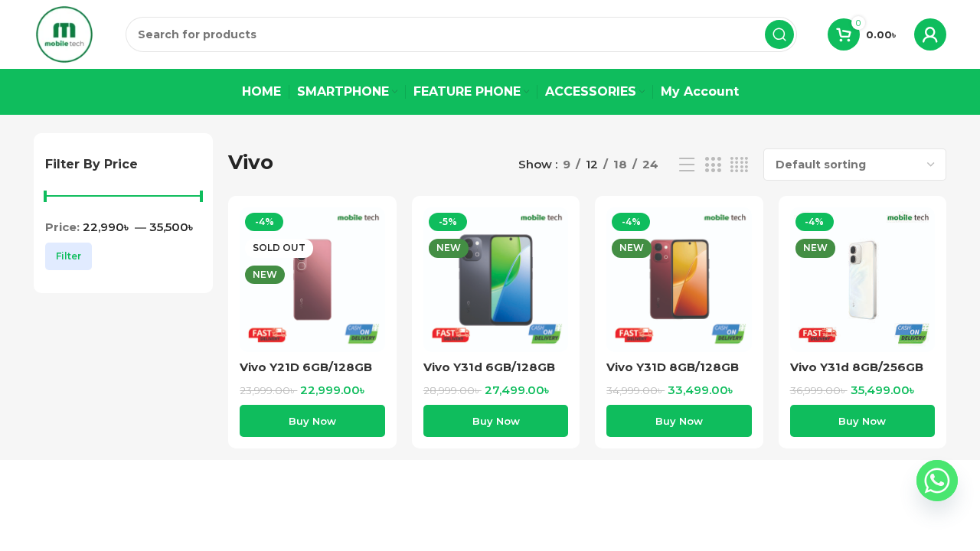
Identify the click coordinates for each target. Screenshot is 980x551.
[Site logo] (64, 33)
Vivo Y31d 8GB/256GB (856, 367)
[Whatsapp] (937, 480)
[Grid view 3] (712, 165)
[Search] (779, 34)
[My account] (930, 34)
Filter (68, 256)
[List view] (686, 165)
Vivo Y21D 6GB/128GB (306, 367)
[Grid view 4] (739, 165)
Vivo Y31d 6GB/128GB (489, 367)
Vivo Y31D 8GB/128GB (672, 367)
